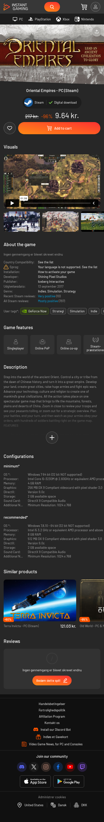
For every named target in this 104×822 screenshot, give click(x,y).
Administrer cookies (52, 797)
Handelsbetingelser (52, 704)
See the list (45, 262)
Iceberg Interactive (51, 281)
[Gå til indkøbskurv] (84, 7)
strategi (58, 311)
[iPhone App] (35, 781)
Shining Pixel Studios (52, 277)
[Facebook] (58, 767)
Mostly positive (48, 301)
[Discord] (22, 767)
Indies (42, 291)
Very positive (47, 296)
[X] (34, 767)
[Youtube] (70, 767)
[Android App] (68, 781)
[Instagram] (46, 767)
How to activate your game (56, 272)
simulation (77, 311)
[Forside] (16, 7)
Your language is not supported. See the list (67, 267)
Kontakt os (52, 723)
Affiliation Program (52, 716)
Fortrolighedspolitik (52, 710)
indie (94, 311)
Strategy (70, 291)
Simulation (54, 291)
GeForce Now (37, 311)
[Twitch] (82, 767)
